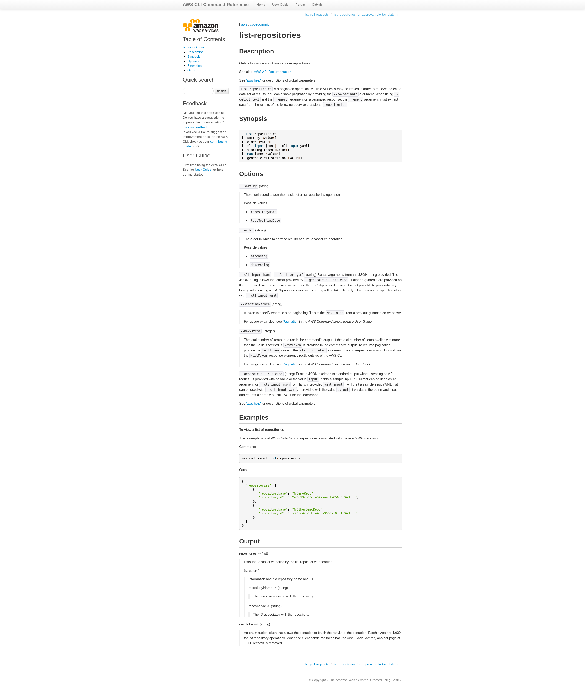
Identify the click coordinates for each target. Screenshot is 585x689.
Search (221, 91)
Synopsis (193, 56)
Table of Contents (204, 39)
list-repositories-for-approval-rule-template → (366, 14)
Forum (300, 4)
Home (261, 4)
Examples (194, 65)
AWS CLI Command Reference (216, 4)
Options (193, 61)
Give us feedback (195, 127)
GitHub (317, 4)
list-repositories (194, 47)
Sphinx (396, 680)
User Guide (280, 4)
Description (195, 52)
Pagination (290, 321)
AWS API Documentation (272, 72)
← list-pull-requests (315, 14)
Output (192, 70)
